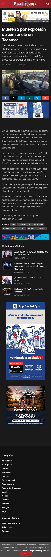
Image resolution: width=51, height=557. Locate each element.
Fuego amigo (8, 484)
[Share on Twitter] (13, 98)
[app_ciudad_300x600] (25, 341)
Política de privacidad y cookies (36, 550)
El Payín (22, 228)
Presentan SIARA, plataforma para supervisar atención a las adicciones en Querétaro (30, 266)
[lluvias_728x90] (25, 237)
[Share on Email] (45, 98)
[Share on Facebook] (5, 98)
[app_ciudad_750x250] (25, 110)
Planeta (5, 499)
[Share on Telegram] (37, 98)
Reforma (8, 64)
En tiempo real (8, 480)
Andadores (7, 460)
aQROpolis (7, 464)
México (5, 495)
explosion (32, 228)
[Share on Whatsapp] (29, 98)
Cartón (5, 468)
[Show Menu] (3, 4)
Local (4, 492)
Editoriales (7, 472)
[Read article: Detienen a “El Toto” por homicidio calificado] (7, 291)
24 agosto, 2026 (22, 258)
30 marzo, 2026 (22, 64)
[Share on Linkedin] (21, 98)
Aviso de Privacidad (11, 523)
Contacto (6, 531)
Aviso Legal (7, 527)
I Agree (26, 553)
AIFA (13, 224)
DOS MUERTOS (9, 228)
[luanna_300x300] (25, 405)
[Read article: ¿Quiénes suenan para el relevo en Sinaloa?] (7, 280)
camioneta (22, 224)
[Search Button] (47, 3)
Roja (4, 511)
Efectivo (5, 476)
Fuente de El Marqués (11, 488)
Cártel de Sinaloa (36, 224)
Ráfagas (5, 507)
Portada (5, 503)
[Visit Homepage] (25, 3)
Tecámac (42, 228)
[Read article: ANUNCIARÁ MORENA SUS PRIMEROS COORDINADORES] (7, 254)
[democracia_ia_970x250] (25, 16)
